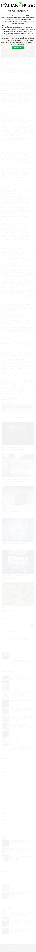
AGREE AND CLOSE (18, 47)
